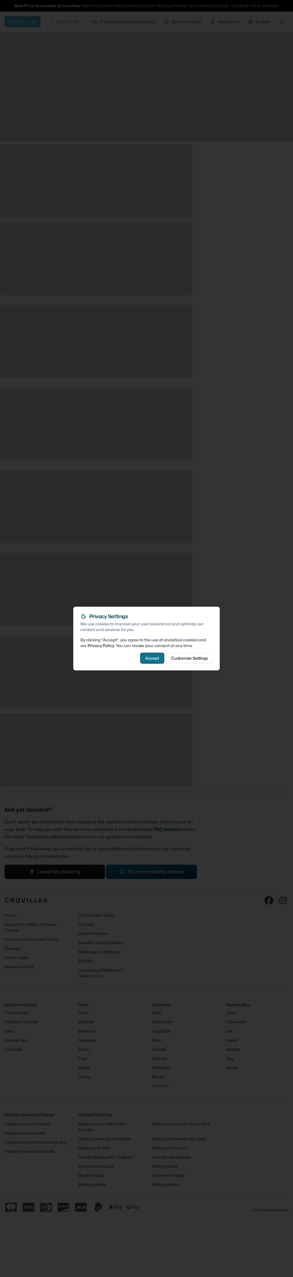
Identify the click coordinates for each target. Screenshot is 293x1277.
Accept (152, 657)
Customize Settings (189, 657)
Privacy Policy (101, 645)
